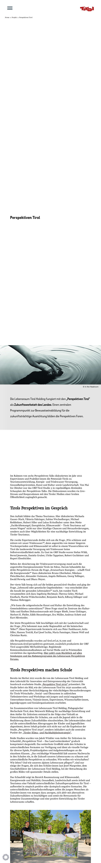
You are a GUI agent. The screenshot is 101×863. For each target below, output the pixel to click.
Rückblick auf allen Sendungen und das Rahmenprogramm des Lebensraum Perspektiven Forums (47, 656)
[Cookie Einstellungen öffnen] (6, 859)
